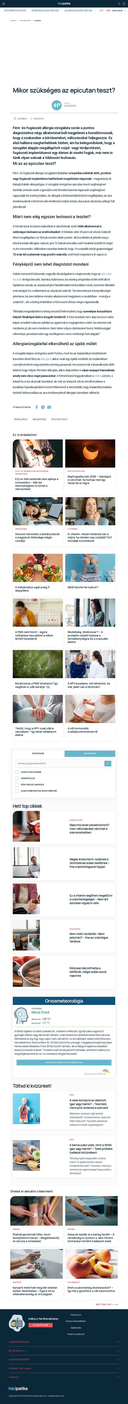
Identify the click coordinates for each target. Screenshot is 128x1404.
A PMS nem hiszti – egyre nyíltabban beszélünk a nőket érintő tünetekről (34, 635)
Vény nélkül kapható (32, 785)
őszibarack (73, 1282)
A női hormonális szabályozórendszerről (83, 730)
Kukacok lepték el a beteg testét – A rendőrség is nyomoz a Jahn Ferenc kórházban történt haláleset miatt (91, 1238)
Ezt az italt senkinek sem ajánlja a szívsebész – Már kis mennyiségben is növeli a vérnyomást (36, 484)
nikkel (97, 375)
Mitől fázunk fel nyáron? (83, 587)
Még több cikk (103, 1304)
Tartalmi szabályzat (75, 1334)
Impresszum (75, 1314)
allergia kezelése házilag (78, 11)
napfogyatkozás (76, 471)
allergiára (46, 359)
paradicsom (76, 820)
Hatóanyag (90, 753)
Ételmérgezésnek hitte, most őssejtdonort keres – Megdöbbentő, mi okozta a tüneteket (36, 1238)
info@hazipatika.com (56, 1396)
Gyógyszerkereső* (19, 1359)
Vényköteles (28, 778)
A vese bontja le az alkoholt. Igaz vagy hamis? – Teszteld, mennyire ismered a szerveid (89, 1104)
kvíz (72, 1095)
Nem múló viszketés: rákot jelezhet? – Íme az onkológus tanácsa (89, 937)
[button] (64, 1342)
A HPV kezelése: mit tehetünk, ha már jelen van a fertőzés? (89, 685)
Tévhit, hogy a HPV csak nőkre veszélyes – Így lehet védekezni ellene (35, 732)
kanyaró (17, 1282)
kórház (71, 1229)
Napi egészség (25, 20)
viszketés (75, 929)
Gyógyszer (38, 753)
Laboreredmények (19, 1341)
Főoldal (13, 20)
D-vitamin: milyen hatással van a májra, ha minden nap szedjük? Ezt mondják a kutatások (90, 537)
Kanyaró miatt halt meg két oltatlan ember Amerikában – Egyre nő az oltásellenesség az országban (35, 1291)
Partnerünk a (90, 1074)
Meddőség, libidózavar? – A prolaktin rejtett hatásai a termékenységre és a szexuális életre (88, 637)
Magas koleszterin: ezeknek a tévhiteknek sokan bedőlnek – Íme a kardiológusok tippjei (89, 863)
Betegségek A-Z (17, 1350)
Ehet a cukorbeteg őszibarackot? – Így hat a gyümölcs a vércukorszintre (91, 1289)
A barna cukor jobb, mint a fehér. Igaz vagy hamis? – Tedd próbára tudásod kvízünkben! (91, 1148)
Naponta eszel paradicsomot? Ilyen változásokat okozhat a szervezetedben (89, 828)
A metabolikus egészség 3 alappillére (32, 589)
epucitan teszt (59, 419)
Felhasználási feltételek (76, 1321)
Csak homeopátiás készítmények (39, 791)
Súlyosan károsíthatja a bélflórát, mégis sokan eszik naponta (88, 971)
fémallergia (20, 419)
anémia (16, 1229)
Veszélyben (21, 529)
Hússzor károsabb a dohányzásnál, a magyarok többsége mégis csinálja (37, 537)
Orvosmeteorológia (15, 11)
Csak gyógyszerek (31, 772)
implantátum (39, 419)
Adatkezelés (76, 1327)
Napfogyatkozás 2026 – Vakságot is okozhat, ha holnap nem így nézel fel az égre (89, 480)
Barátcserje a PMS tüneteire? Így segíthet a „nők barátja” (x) (36, 685)
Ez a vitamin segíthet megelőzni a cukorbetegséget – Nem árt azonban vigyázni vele (91, 899)
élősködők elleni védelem (45, 11)
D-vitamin (72, 529)
